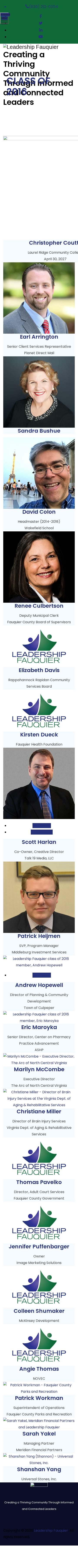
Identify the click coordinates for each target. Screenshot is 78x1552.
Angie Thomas (39, 1369)
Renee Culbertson (39, 606)
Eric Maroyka (39, 1027)
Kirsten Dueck (39, 734)
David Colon (39, 512)
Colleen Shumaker (39, 1311)
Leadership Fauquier (51, 1530)
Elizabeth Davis (39, 670)
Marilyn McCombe (39, 1069)
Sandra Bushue (39, 431)
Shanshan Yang (39, 1469)
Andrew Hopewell (39, 985)
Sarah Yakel (39, 1433)
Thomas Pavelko (39, 1182)
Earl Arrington (39, 337)
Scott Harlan (39, 842)
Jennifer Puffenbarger (39, 1246)
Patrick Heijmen (39, 936)
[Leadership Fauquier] (39, 47)
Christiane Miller (39, 1111)
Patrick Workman (39, 1398)
